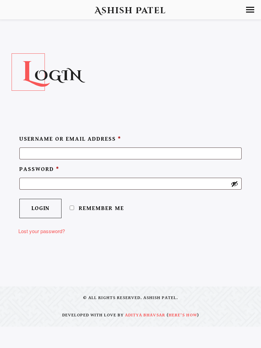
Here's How (183, 315)
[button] (250, 9)
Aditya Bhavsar (145, 315)
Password (39, 169)
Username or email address (70, 139)
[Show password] (234, 184)
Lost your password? (41, 230)
